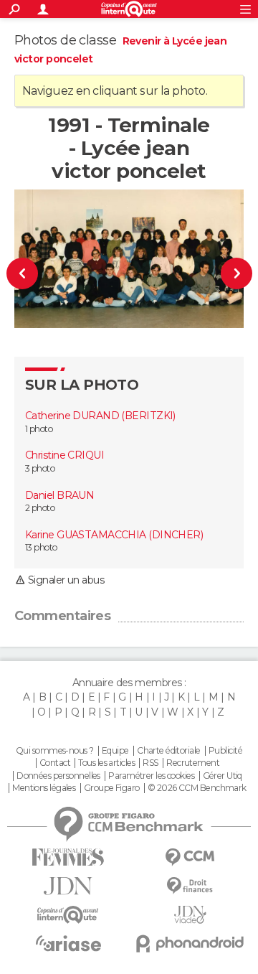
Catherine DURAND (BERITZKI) (100, 415)
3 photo (39, 468)
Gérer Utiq (222, 776)
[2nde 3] (230, 273)
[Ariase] (68, 943)
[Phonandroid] (190, 943)
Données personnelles (58, 776)
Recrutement (192, 763)
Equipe (115, 751)
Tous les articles (106, 763)
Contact (54, 763)
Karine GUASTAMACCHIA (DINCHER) (114, 534)
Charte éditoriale (168, 751)
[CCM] (190, 857)
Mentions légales (43, 788)
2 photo (39, 507)
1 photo (38, 428)
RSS (150, 763)
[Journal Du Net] (68, 886)
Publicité (225, 751)
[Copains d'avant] (68, 915)
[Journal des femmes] (68, 857)
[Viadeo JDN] (190, 915)
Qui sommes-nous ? (54, 751)
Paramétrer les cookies (151, 776)
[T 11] (28, 273)
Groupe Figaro (112, 788)
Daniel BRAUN (59, 495)
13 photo (41, 547)
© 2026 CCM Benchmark (197, 788)
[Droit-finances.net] (190, 886)
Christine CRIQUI (64, 455)
